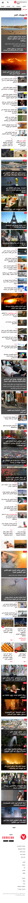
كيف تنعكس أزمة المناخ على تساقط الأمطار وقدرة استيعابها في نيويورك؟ (14, 443)
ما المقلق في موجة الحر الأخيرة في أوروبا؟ (9, 314)
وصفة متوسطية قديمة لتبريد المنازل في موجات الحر (10, 289)
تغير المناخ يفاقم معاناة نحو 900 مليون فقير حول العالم (16, 307)
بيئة (25, 18)
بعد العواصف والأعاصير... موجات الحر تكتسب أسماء (15, 787)
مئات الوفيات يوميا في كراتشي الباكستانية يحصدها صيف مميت (15, 380)
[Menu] (2, 2)
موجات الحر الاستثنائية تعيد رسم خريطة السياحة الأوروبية (9, 339)
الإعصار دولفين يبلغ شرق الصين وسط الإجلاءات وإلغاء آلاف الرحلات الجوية (9, 96)
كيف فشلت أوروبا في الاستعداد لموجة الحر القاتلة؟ (16, 226)
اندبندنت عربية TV (21, 889)
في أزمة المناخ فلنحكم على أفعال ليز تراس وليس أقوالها (9, 614)
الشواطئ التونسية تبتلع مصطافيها (10, 426)
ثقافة (2, 6)
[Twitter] (11, 838)
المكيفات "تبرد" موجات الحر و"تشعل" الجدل (9, 485)
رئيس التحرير (22, 851)
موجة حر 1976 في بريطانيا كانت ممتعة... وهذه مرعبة (9, 274)
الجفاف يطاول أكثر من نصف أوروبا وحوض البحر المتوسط (9, 331)
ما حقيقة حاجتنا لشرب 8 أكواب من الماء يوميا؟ (10, 418)
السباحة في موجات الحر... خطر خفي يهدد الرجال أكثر (9, 252)
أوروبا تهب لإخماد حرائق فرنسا (22, 655)
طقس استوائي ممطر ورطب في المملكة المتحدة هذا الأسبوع (14, 679)
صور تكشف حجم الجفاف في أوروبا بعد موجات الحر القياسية (9, 111)
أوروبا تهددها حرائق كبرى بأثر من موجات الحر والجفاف (15, 767)
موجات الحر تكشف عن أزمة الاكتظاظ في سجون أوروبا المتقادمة (9, 103)
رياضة (24, 881)
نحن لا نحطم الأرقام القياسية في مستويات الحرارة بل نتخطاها (9, 516)
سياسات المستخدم (21, 846)
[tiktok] (4, 838)
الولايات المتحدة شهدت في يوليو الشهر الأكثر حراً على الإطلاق (9, 80)
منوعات (15, 344)
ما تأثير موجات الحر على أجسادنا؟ (14, 209)
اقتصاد (8, 6)
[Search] (8, 2)
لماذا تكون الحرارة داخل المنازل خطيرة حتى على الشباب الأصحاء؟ (10, 267)
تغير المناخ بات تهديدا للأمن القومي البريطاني (21, 143)
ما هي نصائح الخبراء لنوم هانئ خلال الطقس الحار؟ (15, 571)
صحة (16, 130)
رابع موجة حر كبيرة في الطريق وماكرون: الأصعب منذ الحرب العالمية (7, 143)
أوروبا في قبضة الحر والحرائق (11, 323)
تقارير (16, 100)
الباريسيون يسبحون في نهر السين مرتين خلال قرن (9, 347)
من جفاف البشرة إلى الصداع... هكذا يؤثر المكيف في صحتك (9, 134)
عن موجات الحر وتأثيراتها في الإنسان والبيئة (14, 244)
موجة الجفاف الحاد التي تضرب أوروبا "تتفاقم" (7, 630)
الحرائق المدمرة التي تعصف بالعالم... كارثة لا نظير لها (14, 73)
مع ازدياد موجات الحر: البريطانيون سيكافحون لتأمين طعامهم (10, 260)
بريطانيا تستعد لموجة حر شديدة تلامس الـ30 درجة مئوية (10, 282)
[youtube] (8, 838)
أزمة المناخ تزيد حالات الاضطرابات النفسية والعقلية (14, 804)
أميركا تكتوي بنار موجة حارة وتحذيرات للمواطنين (9, 500)
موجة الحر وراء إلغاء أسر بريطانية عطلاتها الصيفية (21, 533)
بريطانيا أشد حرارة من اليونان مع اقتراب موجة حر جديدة (14, 461)
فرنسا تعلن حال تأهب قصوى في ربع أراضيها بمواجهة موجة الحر (14, 174)
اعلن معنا (23, 857)
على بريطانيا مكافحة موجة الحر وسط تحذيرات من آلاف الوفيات (15, 750)
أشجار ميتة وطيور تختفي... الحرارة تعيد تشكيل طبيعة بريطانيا (16, 39)
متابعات (25, 160)
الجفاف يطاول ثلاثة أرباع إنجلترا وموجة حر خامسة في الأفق (9, 89)
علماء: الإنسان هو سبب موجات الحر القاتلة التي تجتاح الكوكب (10, 508)
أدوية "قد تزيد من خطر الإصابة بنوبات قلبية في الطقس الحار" (7, 656)
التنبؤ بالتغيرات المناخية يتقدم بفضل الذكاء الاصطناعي (10, 356)
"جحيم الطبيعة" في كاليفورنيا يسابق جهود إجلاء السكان (15, 713)
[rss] (2, 838)
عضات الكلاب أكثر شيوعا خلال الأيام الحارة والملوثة (8, 533)
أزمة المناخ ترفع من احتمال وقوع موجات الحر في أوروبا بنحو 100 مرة (15, 598)
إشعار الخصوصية (21, 849)
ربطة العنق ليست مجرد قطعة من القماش (14, 696)
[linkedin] (6, 838)
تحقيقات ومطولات (23, 808)
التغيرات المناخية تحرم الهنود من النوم (16, 411)
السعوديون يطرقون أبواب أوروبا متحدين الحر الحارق (9, 493)
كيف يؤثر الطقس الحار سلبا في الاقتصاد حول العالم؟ (14, 821)
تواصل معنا (22, 854)
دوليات (15, 77)
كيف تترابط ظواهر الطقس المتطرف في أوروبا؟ (9, 126)
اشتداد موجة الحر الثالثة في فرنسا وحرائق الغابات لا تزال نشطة (16, 190)
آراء (13, 6)
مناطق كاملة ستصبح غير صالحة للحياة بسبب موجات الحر (9, 606)
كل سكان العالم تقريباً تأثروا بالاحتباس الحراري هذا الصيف (15, 479)
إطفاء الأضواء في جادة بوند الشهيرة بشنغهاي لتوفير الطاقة (21, 632)
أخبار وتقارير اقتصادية (22, 639)
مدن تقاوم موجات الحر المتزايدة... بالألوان (18, 733)
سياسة (18, 6)
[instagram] (9, 838)
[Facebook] (13, 838)
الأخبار (24, 6)
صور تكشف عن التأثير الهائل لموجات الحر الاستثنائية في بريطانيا (13, 49)
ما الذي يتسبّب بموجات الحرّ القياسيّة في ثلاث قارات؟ (9, 524)
